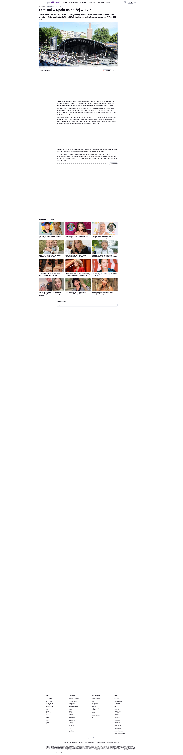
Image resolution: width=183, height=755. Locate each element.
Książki (70, 709)
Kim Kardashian (95, 703)
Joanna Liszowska (118, 700)
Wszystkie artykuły (95, 708)
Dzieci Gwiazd (83, 2)
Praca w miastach (118, 727)
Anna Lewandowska (50, 696)
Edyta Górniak (71, 696)
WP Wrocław (71, 725)
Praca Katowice (118, 725)
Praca (47, 720)
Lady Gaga (71, 704)
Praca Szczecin (117, 720)
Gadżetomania (72, 720)
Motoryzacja (48, 716)
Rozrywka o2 (71, 731)
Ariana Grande (49, 700)
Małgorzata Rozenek (73, 701)
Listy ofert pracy (118, 730)
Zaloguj (130, 2)
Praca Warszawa (118, 711)
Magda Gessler (72, 703)
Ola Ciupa (94, 696)
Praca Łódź (117, 714)
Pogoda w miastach (96, 715)
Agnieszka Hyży (49, 704)
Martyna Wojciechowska (119, 704)
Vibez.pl (93, 712)
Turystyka (71, 714)
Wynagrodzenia (72, 730)
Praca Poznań (117, 717)
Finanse (47, 714)
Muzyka (65, 2)
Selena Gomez (72, 700)
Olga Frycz (117, 698)
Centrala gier (71, 727)
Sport (47, 709)
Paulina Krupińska (118, 696)
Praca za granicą (118, 728)
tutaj (73, 752)
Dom (70, 708)
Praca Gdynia (117, 722)
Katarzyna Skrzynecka (96, 698)
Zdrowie (47, 719)
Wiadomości (48, 708)
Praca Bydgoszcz (118, 723)
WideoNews (101, 2)
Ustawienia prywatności (113, 742)
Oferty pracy (117, 709)
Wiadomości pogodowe (96, 714)
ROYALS (108, 2)
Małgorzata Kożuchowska (74, 698)
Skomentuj (107, 70)
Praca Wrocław (117, 716)
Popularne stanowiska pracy (120, 733)
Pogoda (47, 722)
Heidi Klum (94, 700)
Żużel (70, 728)
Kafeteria (71, 716)
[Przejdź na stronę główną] (48, 3)
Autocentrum (71, 723)
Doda (93, 701)
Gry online (48, 723)
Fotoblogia (71, 722)
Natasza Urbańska (118, 701)
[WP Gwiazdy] (57, 2)
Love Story (92, 2)
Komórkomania (72, 719)
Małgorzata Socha (49, 703)
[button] (125, 2)
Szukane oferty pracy (119, 731)
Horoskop (71, 712)
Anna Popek (94, 704)
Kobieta (47, 717)
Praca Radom (117, 719)
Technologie (48, 712)
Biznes (47, 711)
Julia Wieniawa (49, 698)
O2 (92, 717)
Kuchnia (70, 711)
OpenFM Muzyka (95, 710)
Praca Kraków (117, 712)
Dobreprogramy (72, 717)
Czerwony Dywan (73, 2)
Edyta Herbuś (117, 703)
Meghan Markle (49, 701)
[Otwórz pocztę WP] (121, 2)
